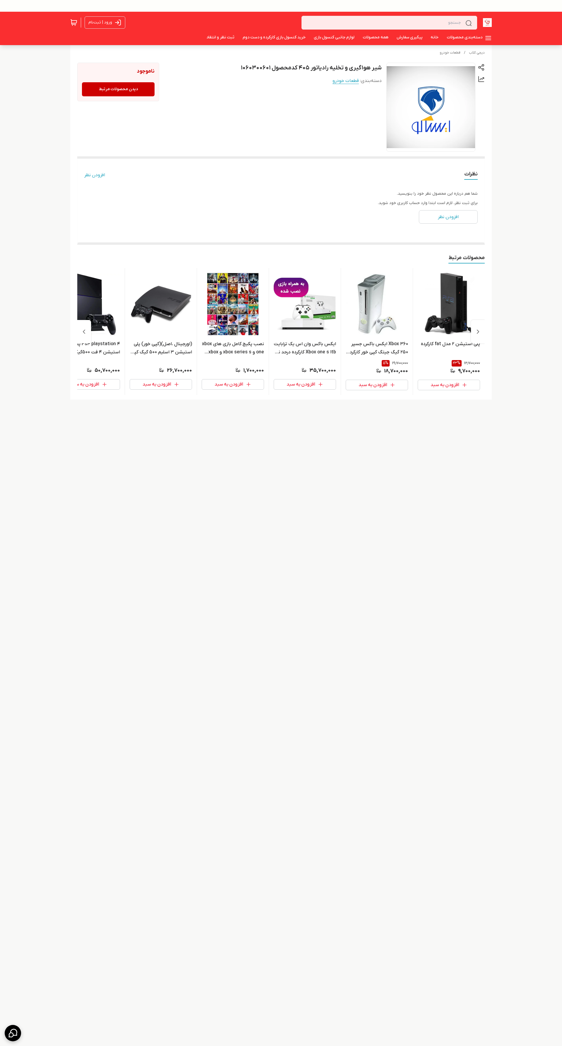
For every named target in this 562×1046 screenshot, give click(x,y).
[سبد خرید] (73, 22)
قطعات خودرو (450, 52)
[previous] (478, 331)
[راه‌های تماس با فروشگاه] (13, 1033)
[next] (84, 331)
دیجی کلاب (477, 52)
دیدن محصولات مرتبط (118, 89)
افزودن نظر (94, 175)
